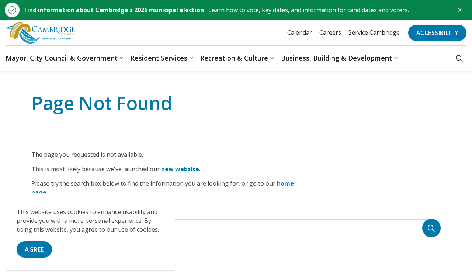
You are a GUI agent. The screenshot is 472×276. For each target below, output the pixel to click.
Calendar (299, 32)
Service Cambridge (374, 32)
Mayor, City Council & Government (62, 58)
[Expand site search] (459, 58)
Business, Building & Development (336, 58)
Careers (330, 32)
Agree (34, 249)
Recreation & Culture (234, 58)
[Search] (431, 228)
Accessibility (437, 33)
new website (180, 169)
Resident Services (159, 58)
